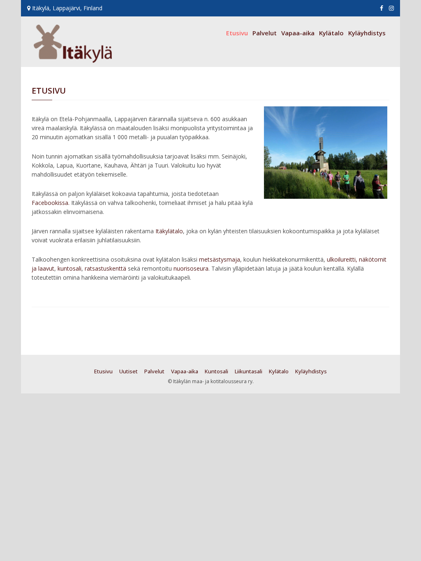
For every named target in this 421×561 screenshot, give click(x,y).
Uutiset (128, 371)
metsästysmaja (219, 259)
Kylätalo (331, 33)
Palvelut (264, 33)
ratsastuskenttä (105, 268)
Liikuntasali (248, 371)
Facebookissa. (50, 203)
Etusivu (237, 33)
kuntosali (69, 268)
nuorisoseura (190, 268)
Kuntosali (216, 371)
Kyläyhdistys (367, 33)
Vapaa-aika (298, 33)
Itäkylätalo (169, 231)
